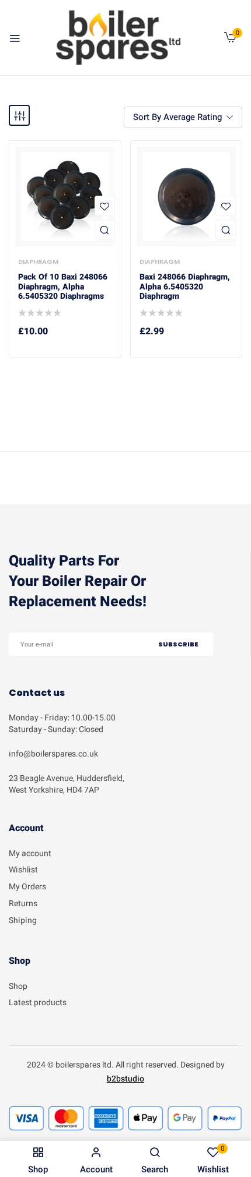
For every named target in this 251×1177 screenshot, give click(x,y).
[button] (230, 40)
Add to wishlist (105, 206)
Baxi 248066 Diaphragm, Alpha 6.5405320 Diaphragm (185, 287)
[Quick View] (105, 230)
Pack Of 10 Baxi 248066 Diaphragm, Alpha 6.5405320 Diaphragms (62, 287)
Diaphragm (38, 261)
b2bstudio (125, 1079)
